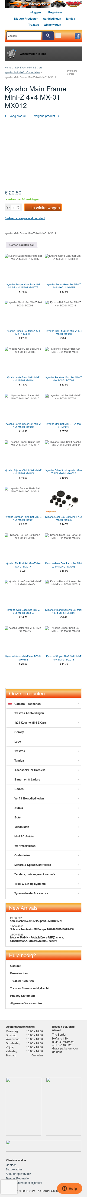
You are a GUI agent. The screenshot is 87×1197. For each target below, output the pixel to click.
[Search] (48, 36)
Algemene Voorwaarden (26, 1003)
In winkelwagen (45, 207)
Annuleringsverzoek (18, 1173)
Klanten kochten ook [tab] (21, 245)
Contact (15, 966)
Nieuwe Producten (26, 18)
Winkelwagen (52, 24)
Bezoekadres (19, 973)
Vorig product (17, 116)
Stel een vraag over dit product (25, 218)
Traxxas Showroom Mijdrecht (29, 988)
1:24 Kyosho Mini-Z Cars (28, 67)
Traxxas (33, 24)
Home (8, 67)
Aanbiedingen (52, 18)
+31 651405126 (62, 1045)
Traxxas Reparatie (22, 980)
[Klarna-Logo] (41, 1066)
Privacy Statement (22, 995)
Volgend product (44, 116)
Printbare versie (72, 72)
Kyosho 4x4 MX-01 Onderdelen (22, 72)
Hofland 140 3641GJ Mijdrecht (63, 1039)
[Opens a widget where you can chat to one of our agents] (69, 1189)
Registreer (55, 12)
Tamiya (70, 18)
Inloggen (35, 12)
